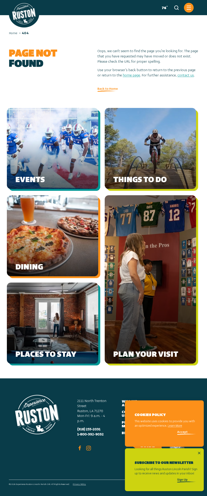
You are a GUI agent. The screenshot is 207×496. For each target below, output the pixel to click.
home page (131, 75)
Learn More (175, 425)
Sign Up (182, 479)
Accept (182, 432)
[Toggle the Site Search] (176, 7)
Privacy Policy (79, 484)
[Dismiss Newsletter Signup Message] (199, 453)
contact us (185, 75)
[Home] (24, 13)
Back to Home (107, 89)
